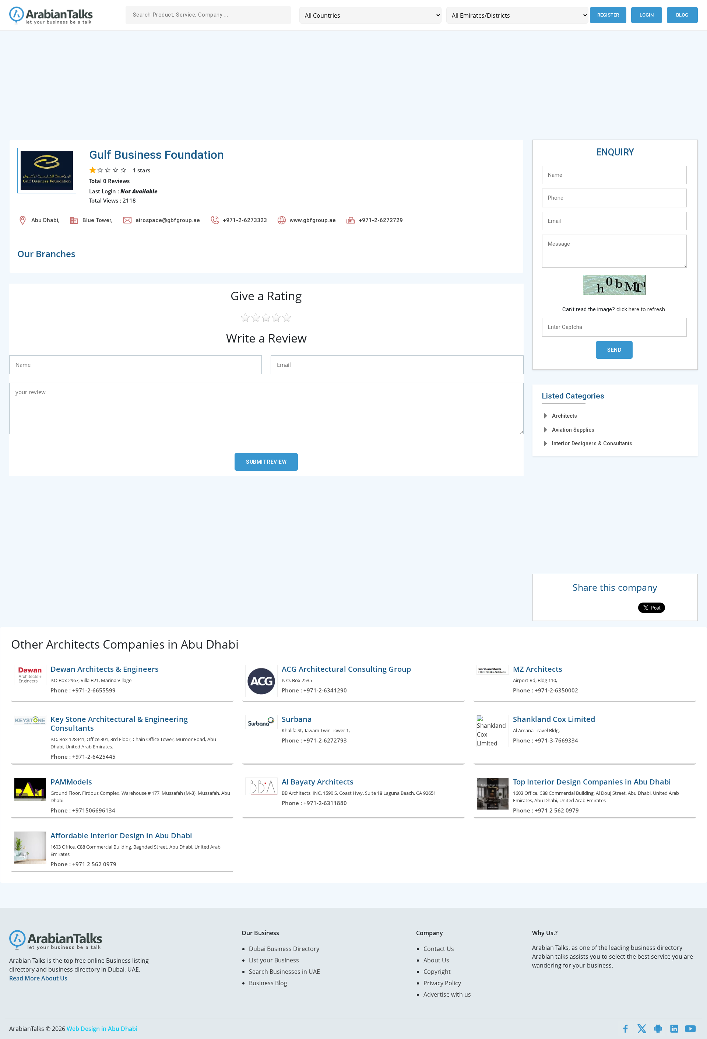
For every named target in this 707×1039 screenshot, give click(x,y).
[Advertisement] (230, 88)
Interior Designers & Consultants (592, 443)
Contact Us (438, 949)
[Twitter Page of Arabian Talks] (641, 1028)
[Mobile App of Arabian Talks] (658, 1028)
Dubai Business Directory (284, 949)
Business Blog (268, 983)
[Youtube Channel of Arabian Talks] (690, 1028)
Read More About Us (38, 978)
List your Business (274, 960)
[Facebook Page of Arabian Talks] (625, 1028)
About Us (436, 960)
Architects (564, 416)
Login (647, 15)
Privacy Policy (442, 983)
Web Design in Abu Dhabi (102, 1029)
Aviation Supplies (573, 430)
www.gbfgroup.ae (313, 220)
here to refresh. (647, 309)
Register (608, 15)
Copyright (437, 972)
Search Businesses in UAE (284, 972)
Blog (682, 15)
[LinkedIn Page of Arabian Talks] (674, 1028)
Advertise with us (447, 994)
